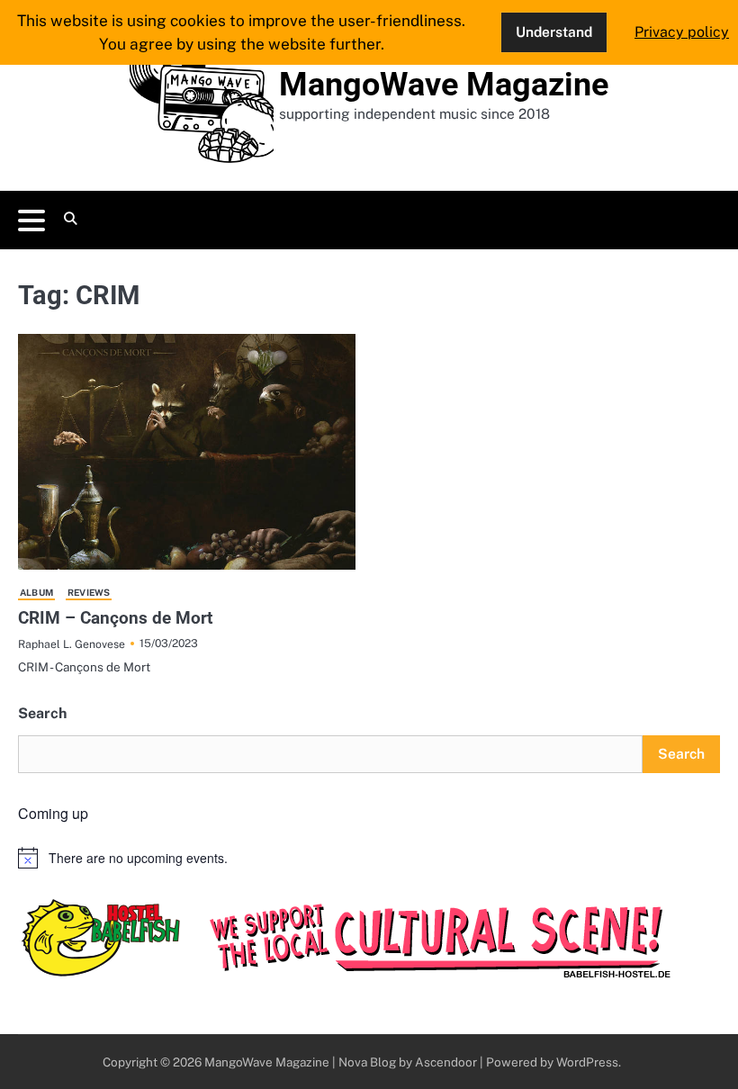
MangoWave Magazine (443, 85)
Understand (554, 31)
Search (42, 713)
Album (36, 592)
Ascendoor (446, 1062)
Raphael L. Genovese (71, 644)
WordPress (587, 1062)
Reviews (89, 592)
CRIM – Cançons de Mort (115, 618)
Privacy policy (681, 31)
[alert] (369, 857)
